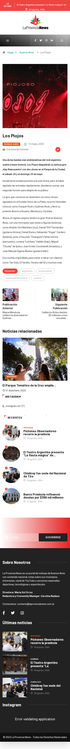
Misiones (12, 377)
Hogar (10, 52)
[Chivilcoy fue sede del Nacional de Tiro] (15, 687)
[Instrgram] (46, 40)
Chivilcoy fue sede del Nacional (45, 687)
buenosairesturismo (17, 278)
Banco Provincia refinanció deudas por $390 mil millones (43, 495)
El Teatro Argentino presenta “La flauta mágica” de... (43, 453)
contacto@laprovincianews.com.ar (35, 604)
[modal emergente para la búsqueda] (61, 40)
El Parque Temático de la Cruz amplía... (29, 385)
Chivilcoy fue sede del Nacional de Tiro (44, 474)
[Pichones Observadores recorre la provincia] (15, 641)
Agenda (27, 449)
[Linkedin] (52, 40)
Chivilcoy (28, 470)
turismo (38, 278)
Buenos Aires (27, 52)
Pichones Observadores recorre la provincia (39, 432)
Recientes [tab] (15, 417)
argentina (27, 271)
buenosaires (45, 271)
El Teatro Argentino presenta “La (44, 664)
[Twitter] (41, 40)
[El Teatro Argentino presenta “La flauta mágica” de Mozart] (15, 664)
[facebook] (35, 40)
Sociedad (28, 491)
